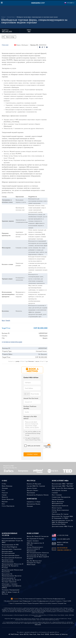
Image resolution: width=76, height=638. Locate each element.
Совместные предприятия (61, 497)
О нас (4, 484)
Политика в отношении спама (13, 601)
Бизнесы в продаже (34, 484)
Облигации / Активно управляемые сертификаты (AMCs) (11, 586)
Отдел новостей (7, 499)
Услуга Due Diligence (9, 547)
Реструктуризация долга (10, 555)
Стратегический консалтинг (12, 538)
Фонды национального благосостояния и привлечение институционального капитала (38, 550)
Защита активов (33, 541)
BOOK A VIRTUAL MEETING (62, 544)
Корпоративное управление (12, 549)
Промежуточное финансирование (8, 561)
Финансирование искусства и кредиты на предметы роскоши (12, 566)
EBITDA (29, 29)
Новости (5, 497)
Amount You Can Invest (31, 398)
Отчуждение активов (59, 490)
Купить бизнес (32, 488)
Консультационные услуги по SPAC (12, 541)
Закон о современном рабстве (18, 603)
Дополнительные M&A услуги (62, 526)
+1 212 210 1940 (62, 535)
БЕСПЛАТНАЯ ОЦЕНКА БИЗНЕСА (64, 549)
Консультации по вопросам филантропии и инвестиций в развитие (38, 556)
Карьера (5, 501)
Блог (3, 504)
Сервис (4, 495)
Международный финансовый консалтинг (12, 571)
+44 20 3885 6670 (63, 539)
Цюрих (19, 45)
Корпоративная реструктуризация (8, 552)
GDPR (69, 601)
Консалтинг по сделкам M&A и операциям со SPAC (62, 517)
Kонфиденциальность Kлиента (46, 601)
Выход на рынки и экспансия (37, 536)
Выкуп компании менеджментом (58, 502)
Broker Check (38, 624)
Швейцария (24, 45)
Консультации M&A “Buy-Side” (62, 486)
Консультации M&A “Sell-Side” (63, 484)
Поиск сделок (57, 508)
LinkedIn (15, 598)
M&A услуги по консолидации (63, 488)
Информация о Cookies (30, 601)
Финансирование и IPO (10, 545)
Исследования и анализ (35, 539)
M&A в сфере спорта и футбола (10, 593)
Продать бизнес (32, 490)
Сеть (3, 490)
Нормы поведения (33, 603)
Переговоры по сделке (60, 514)
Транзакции (31, 493)
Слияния (55, 493)
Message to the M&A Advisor (30, 417)
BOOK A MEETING (33, 370)
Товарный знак (62, 603)
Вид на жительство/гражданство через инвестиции (34, 562)
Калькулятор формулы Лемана (38, 495)
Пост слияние (57, 495)
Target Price (5, 29)
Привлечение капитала (60, 506)
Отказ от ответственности (27, 598)
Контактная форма (33, 504)
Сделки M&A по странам (36, 486)
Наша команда (7, 486)
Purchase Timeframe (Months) (30, 407)
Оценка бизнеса (57, 499)
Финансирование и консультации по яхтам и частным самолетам (11, 580)
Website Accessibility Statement (48, 603)
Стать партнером (8, 506)
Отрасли (5, 493)
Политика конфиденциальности (56, 598)
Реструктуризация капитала (12, 558)
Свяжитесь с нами (33, 502)
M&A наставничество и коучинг (35, 544)
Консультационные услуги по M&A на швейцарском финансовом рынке (62, 522)
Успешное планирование (10, 590)
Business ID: (34, 45)
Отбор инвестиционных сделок (60, 511)
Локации (5, 488)
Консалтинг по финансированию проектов (11, 575)
